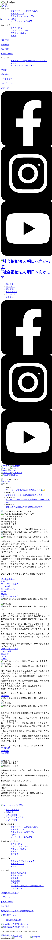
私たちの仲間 (7, 54)
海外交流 (5, 40)
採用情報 (14, 878)
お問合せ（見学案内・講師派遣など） (27, 886)
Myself (13, 19)
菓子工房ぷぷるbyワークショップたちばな (29, 61)
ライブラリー (7, 83)
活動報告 (5, 74)
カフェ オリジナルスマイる (22, 65)
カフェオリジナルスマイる (22, 16)
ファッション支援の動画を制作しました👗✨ (25, 490)
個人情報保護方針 (13, 920)
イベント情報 (7, 79)
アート (13, 36)
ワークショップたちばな (21, 21)
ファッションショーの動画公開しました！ (24, 495)
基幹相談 (5, 45)
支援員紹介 (15, 881)
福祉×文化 (10, 287)
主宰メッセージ (17, 875)
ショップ (10, 297)
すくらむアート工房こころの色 (24, 11)
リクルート (10, 294)
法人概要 (14, 883)
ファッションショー (19, 30)
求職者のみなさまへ (19, 873)
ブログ (4, 70)
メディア (5, 88)
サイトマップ (16, 888)
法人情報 (5, 49)
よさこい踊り (16, 28)
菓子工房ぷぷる (17, 14)
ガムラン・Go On (18, 33)
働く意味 (10, 284)
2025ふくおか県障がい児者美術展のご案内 (24, 507)
